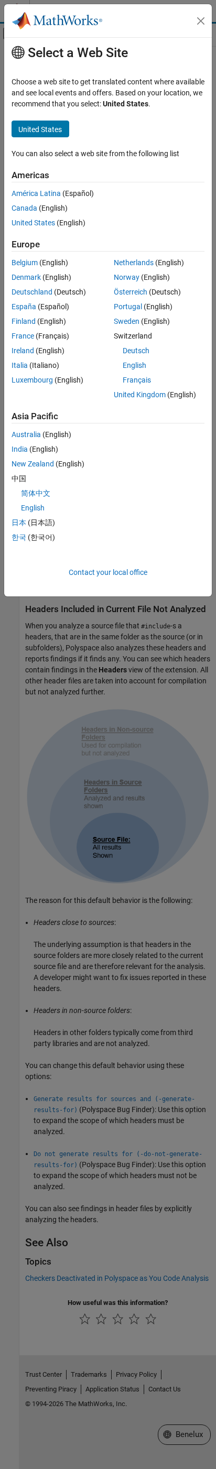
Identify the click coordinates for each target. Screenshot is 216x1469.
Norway (126, 277)
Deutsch (136, 350)
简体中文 (35, 493)
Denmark (26, 277)
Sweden (126, 321)
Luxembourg (32, 380)
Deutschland (32, 292)
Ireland (23, 350)
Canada (24, 208)
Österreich (130, 292)
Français (137, 380)
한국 (19, 537)
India (20, 449)
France (23, 336)
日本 (19, 522)
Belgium (25, 262)
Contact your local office (108, 572)
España (24, 306)
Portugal (128, 306)
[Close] (200, 21)
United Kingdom (140, 394)
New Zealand (33, 464)
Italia (20, 365)
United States (33, 223)
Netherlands (134, 262)
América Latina (36, 193)
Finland (24, 321)
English (134, 365)
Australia (26, 434)
